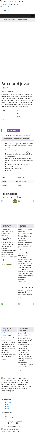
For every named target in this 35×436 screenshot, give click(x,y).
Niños (7, 409)
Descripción (8, 139)
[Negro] (18, 122)
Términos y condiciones (13, 417)
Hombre (8, 402)
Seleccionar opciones (7, 226)
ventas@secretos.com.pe (15, 421)
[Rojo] (18, 125)
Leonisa (18, 185)
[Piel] (18, 120)
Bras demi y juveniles (23, 136)
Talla (3, 111)
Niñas (7, 407)
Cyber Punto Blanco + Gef (7, 232)
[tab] (7, 138)
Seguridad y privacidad (13, 419)
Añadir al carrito (13, 130)
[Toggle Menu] (32, 15)
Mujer (7, 405)
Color (3, 120)
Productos (11, 20)
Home (5, 20)
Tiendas (8, 415)
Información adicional (21, 139)
